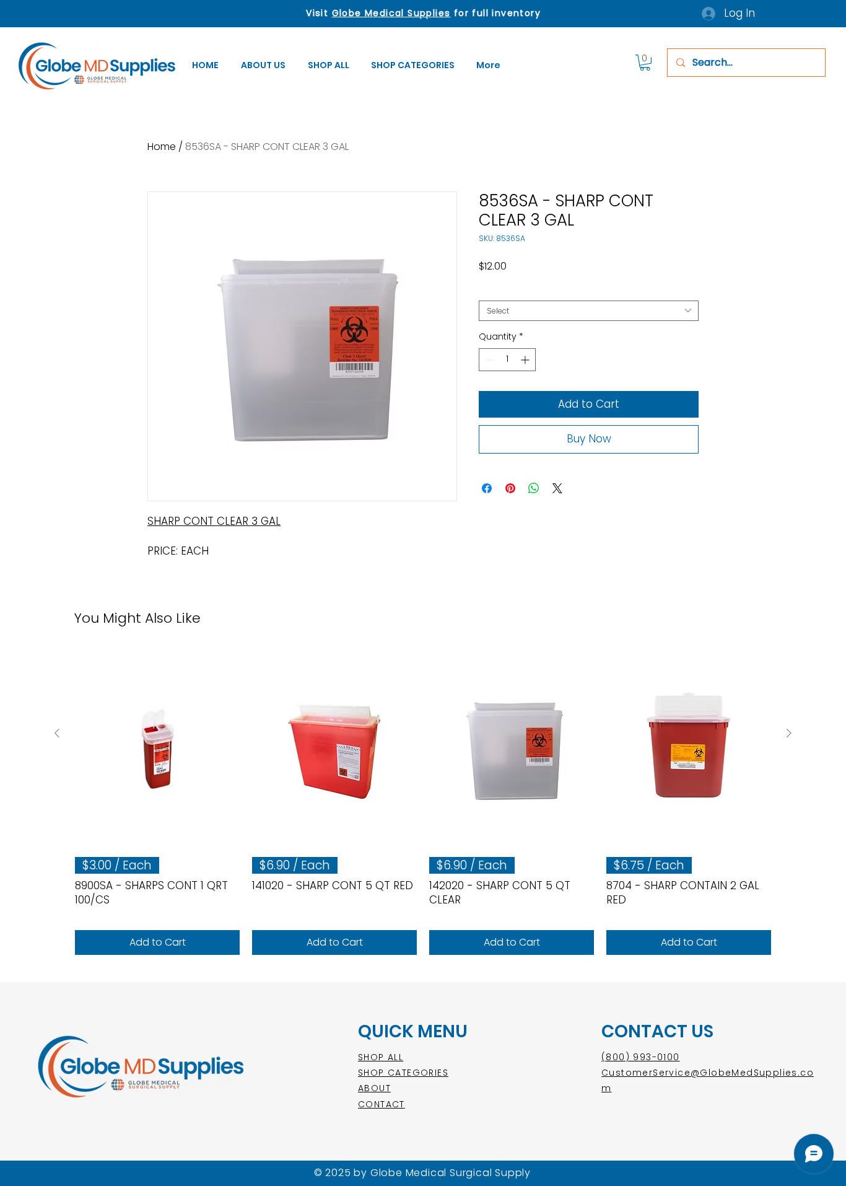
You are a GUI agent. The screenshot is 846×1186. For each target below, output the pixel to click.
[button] (414, 65)
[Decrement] (488, 360)
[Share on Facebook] (486, 488)
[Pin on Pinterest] (510, 488)
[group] (423, 803)
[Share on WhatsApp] (533, 488)
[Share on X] (557, 488)
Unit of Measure (510, 291)
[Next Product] (789, 733)
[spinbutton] (507, 360)
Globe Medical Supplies (391, 13)
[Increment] (526, 360)
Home (161, 146)
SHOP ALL (380, 1057)
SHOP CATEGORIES (403, 1072)
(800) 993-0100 (640, 1057)
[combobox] (589, 311)
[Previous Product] (57, 733)
